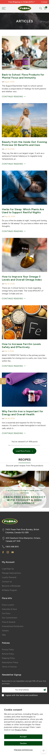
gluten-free (38, 491)
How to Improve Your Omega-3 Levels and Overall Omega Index (22, 278)
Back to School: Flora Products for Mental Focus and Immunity (23, 76)
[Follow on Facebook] (3, 552)
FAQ (4, 635)
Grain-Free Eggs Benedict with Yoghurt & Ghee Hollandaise (24, 500)
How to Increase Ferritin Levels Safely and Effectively (21, 346)
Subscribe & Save (9, 609)
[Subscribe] (44, 689)
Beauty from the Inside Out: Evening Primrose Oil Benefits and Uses (24, 143)
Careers (5, 630)
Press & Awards (8, 622)
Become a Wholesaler (11, 586)
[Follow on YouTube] (12, 552)
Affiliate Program (9, 590)
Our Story (6, 613)
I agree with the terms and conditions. (21, 695)
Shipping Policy (8, 658)
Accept (23, 736)
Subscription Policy (10, 662)
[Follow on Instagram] (8, 552)
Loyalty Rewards (9, 577)
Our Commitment (9, 618)
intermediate (24, 493)
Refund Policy (8, 654)
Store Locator (8, 605)
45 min (10, 491)
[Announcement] (21, 2)
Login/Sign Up (8, 569)
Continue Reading (13, 96)
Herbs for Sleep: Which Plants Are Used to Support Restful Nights (23, 211)
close (44, 2)
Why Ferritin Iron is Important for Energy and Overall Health (22, 413)
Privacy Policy (21, 730)
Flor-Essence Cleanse (27, 491)
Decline (23, 743)
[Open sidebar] (3, 381)
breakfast (16, 491)
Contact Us (7, 582)
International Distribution (12, 626)
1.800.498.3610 (12, 547)
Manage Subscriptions (11, 573)
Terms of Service (9, 667)
